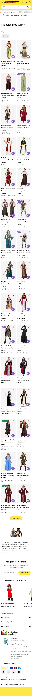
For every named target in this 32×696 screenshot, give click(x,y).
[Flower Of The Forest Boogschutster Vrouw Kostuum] (8, 334)
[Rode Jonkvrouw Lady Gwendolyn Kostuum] (24, 114)
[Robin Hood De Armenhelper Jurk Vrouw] (8, 208)
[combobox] (16, 7)
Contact (13, 679)
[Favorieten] (23, 2)
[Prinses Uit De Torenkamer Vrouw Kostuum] (24, 302)
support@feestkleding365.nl (22, 651)
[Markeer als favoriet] (13, 42)
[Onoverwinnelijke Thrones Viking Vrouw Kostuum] (8, 82)
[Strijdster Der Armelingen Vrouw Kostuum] (24, 461)
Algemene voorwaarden (24, 677)
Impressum (10, 682)
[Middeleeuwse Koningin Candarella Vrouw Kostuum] (24, 493)
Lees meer (5, 553)
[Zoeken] (28, 7)
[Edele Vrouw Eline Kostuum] (24, 397)
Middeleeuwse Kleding (8, 19)
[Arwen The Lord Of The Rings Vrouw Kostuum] (24, 82)
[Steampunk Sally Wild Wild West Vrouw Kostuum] (8, 428)
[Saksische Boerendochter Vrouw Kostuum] (24, 49)
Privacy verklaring (5, 679)
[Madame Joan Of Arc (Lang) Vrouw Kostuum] (8, 397)
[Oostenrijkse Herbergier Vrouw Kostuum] (24, 177)
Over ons (15, 677)
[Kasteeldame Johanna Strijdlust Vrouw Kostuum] (24, 428)
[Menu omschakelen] (2, 2)
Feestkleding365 (9, 684)
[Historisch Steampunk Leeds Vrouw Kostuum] (8, 177)
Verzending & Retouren (7, 677)
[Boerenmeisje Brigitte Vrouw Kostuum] (8, 49)
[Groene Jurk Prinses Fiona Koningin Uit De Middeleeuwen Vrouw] (24, 146)
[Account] (26, 2)
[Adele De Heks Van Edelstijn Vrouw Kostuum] (24, 334)
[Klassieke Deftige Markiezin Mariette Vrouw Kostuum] (8, 302)
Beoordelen (4, 682)
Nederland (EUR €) (9, 663)
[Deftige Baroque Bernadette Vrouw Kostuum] (8, 114)
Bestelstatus (15, 15)
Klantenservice (25, 15)
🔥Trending (6, 15)
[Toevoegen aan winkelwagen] (28, 404)
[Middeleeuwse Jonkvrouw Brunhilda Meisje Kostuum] (8, 146)
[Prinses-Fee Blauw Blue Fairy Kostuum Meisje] (8, 461)
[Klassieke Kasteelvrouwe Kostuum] (8, 366)
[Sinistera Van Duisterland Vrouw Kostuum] (24, 366)
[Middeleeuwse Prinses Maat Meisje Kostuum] (8, 493)
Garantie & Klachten (21, 679)
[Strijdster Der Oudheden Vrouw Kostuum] (8, 270)
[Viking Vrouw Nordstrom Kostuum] (24, 270)
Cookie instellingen (18, 682)
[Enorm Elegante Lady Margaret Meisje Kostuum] (8, 239)
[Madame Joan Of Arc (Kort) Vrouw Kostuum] (24, 239)
